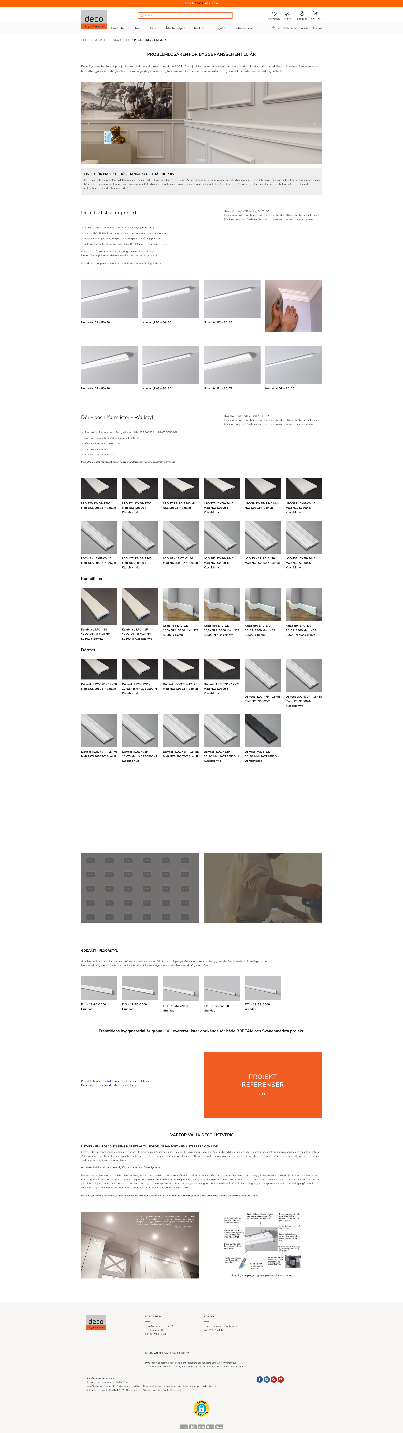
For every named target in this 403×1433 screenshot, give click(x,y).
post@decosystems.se (225, 1326)
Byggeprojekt (121, 40)
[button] (315, 15)
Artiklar (199, 28)
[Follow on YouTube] (281, 1379)
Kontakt (317, 28)
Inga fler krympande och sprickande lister (113, 1085)
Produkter (118, 28)
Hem (84, 40)
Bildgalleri (220, 28)
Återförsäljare (176, 28)
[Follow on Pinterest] (274, 1379)
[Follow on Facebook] (260, 1379)
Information (244, 28)
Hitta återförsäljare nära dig (292, 28)
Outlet (153, 28)
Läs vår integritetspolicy (100, 1378)
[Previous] (89, 123)
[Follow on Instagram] (267, 1379)
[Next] (314, 123)
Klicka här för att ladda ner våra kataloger (126, 1081)
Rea (138, 28)
